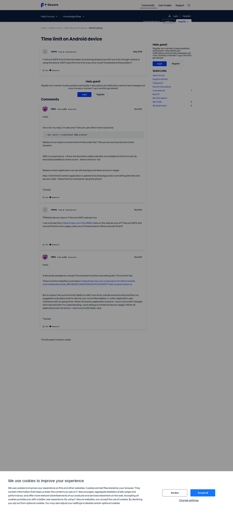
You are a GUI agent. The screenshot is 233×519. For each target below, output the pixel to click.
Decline (175, 493)
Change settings (189, 500)
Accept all (203, 493)
